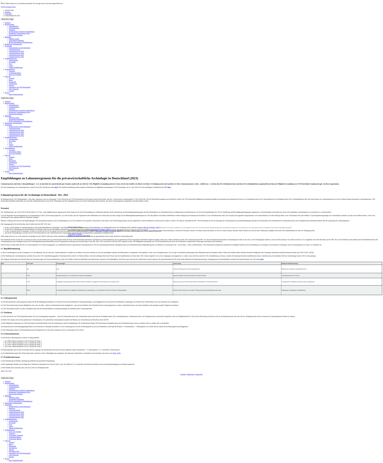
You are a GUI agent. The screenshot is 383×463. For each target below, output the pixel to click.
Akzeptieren (72, 234)
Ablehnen (79, 234)
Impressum (86, 236)
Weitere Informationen (75, 236)
